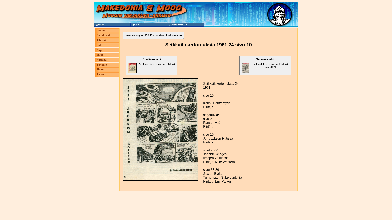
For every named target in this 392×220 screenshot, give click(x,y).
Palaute (101, 74)
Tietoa (100, 69)
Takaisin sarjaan (153, 35)
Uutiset (101, 30)
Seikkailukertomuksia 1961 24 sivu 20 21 (270, 63)
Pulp (99, 45)
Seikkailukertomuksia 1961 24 (157, 62)
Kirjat (100, 50)
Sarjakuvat (103, 35)
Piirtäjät (101, 59)
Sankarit (102, 64)
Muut (100, 54)
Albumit (102, 40)
